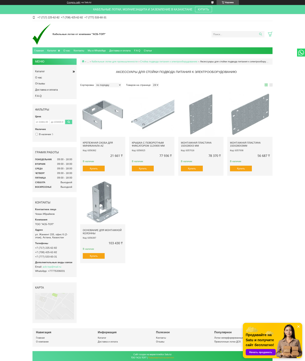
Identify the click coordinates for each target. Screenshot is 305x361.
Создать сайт (73, 2)
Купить (94, 168)
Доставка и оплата (120, 50)
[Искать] (260, 34)
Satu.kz (168, 354)
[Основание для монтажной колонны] (102, 201)
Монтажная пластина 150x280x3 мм (196, 144)
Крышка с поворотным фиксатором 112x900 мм (148, 144)
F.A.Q (137, 50)
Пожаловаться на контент (161, 357)
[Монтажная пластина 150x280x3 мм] (200, 114)
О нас (66, 50)
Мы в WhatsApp (97, 50)
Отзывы (40, 83)
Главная (39, 50)
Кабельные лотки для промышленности (115, 61)
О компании (42, 341)
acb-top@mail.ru (52, 266)
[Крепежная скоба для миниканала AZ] (102, 114)
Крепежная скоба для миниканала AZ (98, 144)
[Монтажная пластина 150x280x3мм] (250, 114)
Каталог (51, 50)
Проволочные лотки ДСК (227, 341)
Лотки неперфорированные (228, 337)
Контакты (79, 50)
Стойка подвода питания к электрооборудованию (169, 61)
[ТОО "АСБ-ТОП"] (41, 34)
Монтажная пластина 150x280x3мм (245, 144)
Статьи (148, 50)
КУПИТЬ (203, 9)
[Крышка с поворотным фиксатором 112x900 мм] (151, 114)
